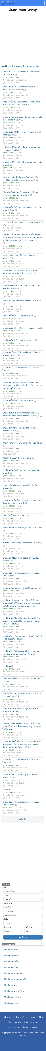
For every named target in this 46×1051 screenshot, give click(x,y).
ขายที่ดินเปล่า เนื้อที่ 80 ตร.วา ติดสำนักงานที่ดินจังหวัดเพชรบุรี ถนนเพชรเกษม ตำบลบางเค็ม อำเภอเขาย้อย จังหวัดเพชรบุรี (22, 744)
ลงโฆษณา (31, 1017)
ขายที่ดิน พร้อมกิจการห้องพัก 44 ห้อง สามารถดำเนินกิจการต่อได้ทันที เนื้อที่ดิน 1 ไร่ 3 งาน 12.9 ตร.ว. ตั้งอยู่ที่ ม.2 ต (22, 385)
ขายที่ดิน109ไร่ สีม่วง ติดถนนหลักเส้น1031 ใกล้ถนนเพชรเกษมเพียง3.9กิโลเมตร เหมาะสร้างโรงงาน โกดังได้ (21, 621)
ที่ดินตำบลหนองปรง (12, 985)
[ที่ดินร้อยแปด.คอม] (8, 2)
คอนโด (18, 1022)
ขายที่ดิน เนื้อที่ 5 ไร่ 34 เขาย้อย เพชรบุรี (19, 340)
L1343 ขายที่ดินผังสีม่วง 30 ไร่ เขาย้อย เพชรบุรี (21, 223)
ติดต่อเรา (34, 1028)
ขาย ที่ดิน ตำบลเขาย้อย (13, 125)
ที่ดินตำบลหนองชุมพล (13, 973)
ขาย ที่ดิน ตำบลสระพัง (13, 110)
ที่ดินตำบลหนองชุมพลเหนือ (15, 979)
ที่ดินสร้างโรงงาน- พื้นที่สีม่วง (14, 515)
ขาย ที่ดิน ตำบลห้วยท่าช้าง (14, 536)
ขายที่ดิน (6, 790)
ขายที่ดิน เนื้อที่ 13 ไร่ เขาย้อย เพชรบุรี (18, 316)
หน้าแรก (6, 1017)
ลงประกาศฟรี (19, 1017)
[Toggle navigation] (41, 3)
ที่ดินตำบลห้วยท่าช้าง (12, 997)
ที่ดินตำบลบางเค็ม (11, 962)
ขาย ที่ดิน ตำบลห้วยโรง (13, 170)
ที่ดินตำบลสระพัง (11, 968)
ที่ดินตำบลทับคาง (11, 956)
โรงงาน (34, 1022)
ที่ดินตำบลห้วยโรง (11, 1003)
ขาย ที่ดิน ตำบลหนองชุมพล (14, 279)
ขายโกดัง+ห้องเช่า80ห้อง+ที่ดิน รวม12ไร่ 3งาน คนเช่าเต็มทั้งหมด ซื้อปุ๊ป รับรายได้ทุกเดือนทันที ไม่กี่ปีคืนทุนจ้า (22, 726)
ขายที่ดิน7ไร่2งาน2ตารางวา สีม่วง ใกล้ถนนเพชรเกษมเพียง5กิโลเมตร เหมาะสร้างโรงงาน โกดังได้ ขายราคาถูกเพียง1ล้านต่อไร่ (21, 603)
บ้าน (10, 1022)
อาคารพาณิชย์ (14, 1028)
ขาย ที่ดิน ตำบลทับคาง (13, 185)
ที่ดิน (41, 1017)
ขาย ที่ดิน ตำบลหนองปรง (14, 264)
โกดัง (26, 1022)
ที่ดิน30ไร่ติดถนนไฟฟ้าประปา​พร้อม (17, 458)
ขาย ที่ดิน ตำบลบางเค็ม (13, 753)
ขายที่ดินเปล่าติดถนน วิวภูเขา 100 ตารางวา (20, 588)
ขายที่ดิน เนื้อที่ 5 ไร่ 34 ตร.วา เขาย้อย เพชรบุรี (21, 328)
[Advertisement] (23, 38)
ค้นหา (24, 937)
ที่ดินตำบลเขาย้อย (11, 950)
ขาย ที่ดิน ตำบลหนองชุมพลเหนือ (16, 95)
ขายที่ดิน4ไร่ (8, 666)
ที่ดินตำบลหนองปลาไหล (14, 991)
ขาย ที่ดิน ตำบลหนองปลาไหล (15, 80)
